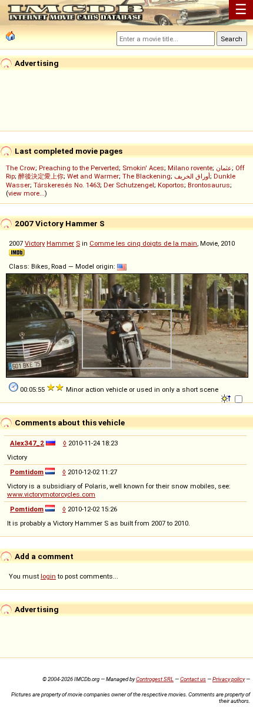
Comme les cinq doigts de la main (143, 243)
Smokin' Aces (143, 168)
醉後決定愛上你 (41, 176)
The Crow (20, 168)
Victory (35, 243)
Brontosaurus (209, 185)
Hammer (60, 243)
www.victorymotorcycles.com (51, 494)
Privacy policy (228, 679)
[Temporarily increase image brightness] (226, 398)
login (48, 576)
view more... (26, 193)
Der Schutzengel (129, 185)
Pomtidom (27, 472)
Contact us (193, 679)
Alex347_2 (27, 443)
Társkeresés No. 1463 (67, 185)
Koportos (171, 185)
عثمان (224, 168)
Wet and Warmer (93, 176)
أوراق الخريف (192, 176)
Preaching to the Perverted (79, 168)
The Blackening (146, 176)
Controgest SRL (155, 679)
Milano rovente (190, 168)
